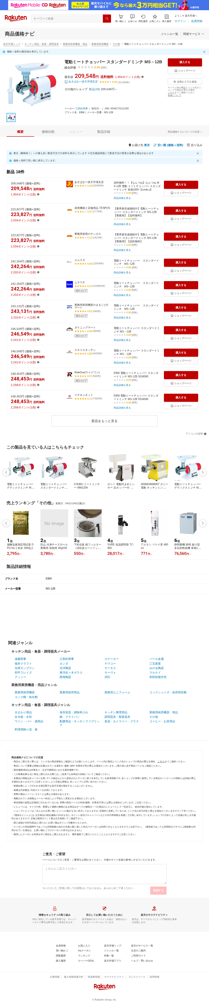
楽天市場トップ (11, 44)
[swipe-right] (202, 472)
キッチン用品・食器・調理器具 (41, 44)
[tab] (20, 132)
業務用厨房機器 (100, 44)
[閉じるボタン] (205, 52)
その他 (116, 44)
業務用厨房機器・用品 (75, 44)
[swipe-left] (6, 472)
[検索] (107, 18)
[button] (132, 18)
